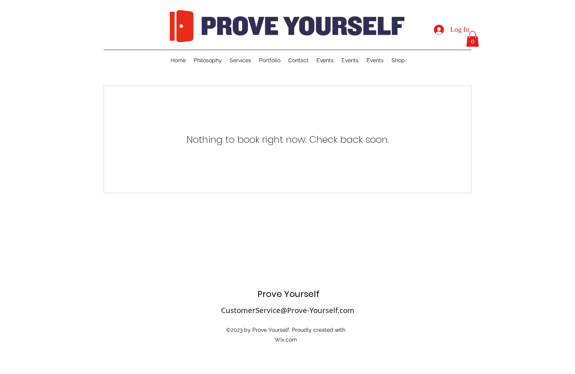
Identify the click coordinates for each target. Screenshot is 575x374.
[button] (472, 39)
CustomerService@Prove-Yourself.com (287, 310)
